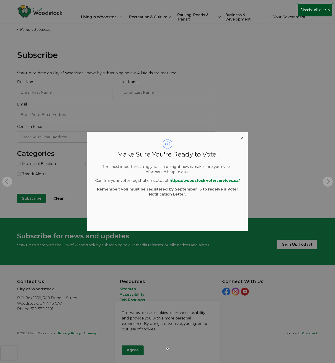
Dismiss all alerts (315, 10)
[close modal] (242, 137)
